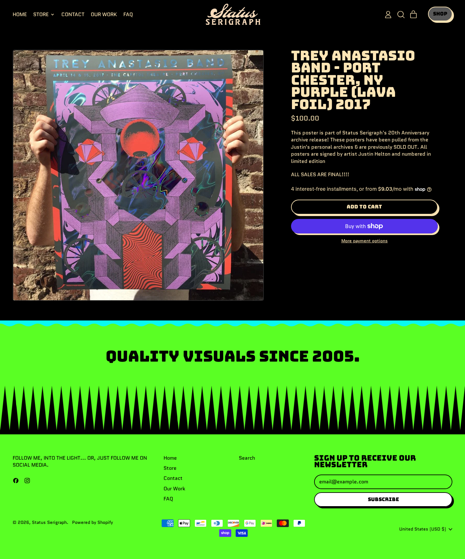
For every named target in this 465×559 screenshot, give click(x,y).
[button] (400, 14)
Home (20, 14)
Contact (72, 14)
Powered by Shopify (92, 522)
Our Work (104, 14)
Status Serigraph (49, 522)
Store (170, 468)
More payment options (364, 241)
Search (247, 458)
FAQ (128, 14)
